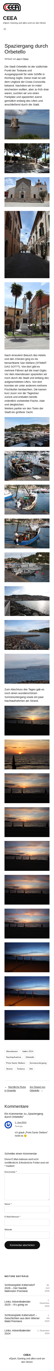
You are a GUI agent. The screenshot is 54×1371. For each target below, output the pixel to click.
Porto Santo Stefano (15, 1063)
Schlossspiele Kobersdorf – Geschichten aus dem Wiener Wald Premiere (21, 1318)
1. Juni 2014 (20, 1122)
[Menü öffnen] (5, 29)
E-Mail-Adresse (12, 1216)
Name (7, 1204)
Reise (26, 59)
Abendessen (12, 1051)
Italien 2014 (27, 1051)
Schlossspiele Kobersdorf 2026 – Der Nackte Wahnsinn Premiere (19, 1288)
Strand (9, 1069)
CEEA (10, 18)
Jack (18, 59)
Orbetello (30, 1057)
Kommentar (10, 1172)
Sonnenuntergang (38, 1063)
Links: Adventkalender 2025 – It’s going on (17, 1303)
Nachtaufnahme (13, 1057)
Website (8, 1229)
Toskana (21, 1069)
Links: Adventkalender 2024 (17, 1332)
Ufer (31, 1069)
